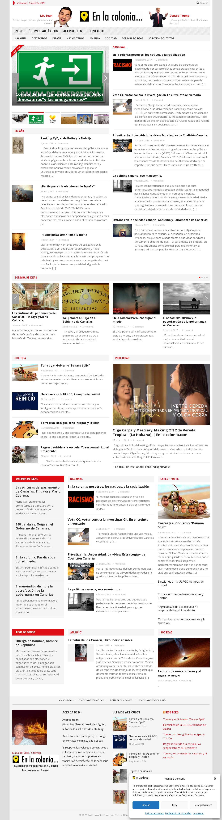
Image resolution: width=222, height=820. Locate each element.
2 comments (162, 59)
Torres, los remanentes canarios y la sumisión (181, 621)
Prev (15, 78)
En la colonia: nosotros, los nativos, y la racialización (149, 55)
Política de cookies (154, 813)
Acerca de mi (73, 31)
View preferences (203, 805)
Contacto (96, 31)
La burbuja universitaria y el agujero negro (179, 673)
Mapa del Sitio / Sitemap (26, 752)
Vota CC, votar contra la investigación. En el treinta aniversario (157, 95)
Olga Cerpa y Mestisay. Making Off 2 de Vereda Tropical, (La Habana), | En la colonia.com (154, 432)
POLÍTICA (94, 38)
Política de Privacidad (91, 700)
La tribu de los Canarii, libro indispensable (142, 467)
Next (105, 78)
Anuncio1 (76, 632)
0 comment (63, 143)
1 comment (64, 239)
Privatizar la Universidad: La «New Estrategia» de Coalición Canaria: (160, 135)
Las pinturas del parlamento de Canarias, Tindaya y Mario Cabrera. (34, 316)
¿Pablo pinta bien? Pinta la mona (64, 235)
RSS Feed (172, 712)
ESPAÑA (56, 38)
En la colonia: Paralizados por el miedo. (134, 319)
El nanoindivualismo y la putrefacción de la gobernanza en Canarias (184, 321)
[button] (215, 778)
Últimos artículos (43, 31)
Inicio (19, 31)
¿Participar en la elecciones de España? (68, 186)
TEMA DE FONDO (25, 632)
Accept (146, 805)
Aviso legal (65, 700)
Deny (174, 805)
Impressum (198, 813)
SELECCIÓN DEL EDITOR (161, 38)
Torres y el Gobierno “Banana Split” (65, 365)
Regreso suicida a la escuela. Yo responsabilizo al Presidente (75, 449)
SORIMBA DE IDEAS (132, 38)
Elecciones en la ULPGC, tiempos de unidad (70, 394)
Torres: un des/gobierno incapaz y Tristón (70, 423)
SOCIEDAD (111, 38)
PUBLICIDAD (122, 358)
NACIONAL (21, 38)
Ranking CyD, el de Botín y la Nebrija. (66, 138)
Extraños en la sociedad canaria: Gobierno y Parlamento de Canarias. (160, 220)
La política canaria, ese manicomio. (137, 176)
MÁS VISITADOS (75, 38)
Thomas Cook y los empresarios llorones (57, 93)
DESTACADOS (39, 38)
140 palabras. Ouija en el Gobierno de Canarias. (79, 319)
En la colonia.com (98, 815)
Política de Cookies (121, 700)
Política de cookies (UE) (152, 700)
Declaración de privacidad (178, 813)
